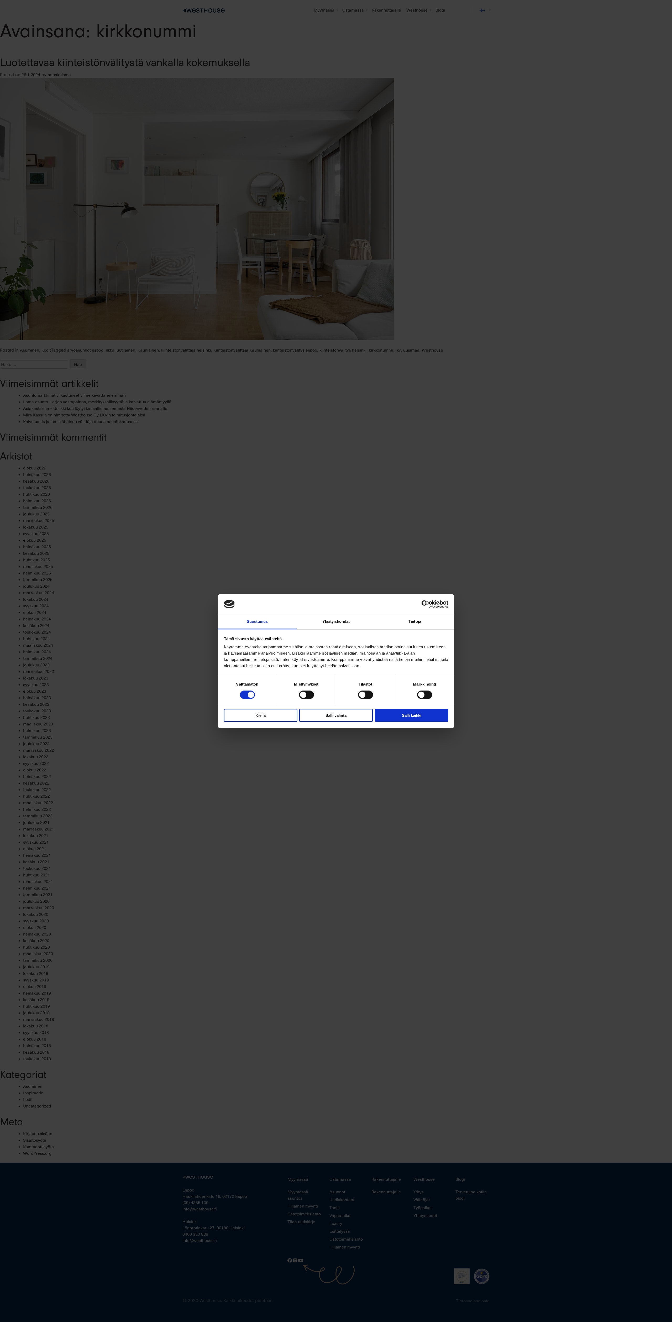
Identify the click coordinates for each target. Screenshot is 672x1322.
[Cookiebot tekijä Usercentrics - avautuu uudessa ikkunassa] (425, 604)
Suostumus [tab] (257, 621)
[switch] (306, 695)
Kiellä (260, 715)
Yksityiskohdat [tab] (336, 621)
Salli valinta (336, 715)
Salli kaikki (411, 715)
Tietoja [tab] (414, 621)
